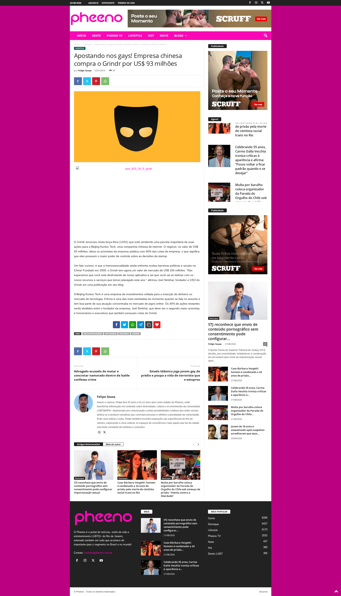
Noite (211, 541)
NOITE (164, 35)
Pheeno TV (214, 536)
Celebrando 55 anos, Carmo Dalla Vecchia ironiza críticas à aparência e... (248, 391)
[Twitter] (262, 3)
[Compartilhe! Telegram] (140, 324)
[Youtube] (268, 3)
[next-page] (198, 444)
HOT (151, 35)
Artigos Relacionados (88, 444)
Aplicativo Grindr (93, 333)
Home (77, 44)
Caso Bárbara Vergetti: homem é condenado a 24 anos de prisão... (246, 372)
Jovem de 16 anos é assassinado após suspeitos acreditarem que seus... (247, 430)
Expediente (108, 2)
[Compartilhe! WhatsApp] (132, 324)
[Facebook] (250, 3)
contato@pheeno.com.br (98, 552)
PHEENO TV (114, 35)
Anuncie (93, 2)
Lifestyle (87, 44)
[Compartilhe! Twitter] (124, 324)
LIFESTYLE (135, 35)
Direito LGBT (215, 553)
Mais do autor (113, 444)
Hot (210, 547)
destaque (124, 333)
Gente (211, 518)
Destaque (79, 478)
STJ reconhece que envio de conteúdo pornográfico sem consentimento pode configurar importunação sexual (93, 487)
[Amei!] (156, 324)
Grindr (135, 333)
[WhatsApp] (105, 81)
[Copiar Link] (148, 324)
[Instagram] (256, 3)
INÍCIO (81, 35)
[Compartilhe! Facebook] (116, 324)
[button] (265, 35)
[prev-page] (194, 444)
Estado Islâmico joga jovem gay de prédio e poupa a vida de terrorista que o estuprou (170, 375)
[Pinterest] (96, 81)
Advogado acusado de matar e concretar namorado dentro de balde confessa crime (102, 375)
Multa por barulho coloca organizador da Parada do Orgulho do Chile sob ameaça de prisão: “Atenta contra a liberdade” (180, 489)
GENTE (96, 35)
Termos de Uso (126, 2)
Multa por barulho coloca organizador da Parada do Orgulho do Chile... (247, 410)
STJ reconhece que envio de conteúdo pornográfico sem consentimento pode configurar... (233, 331)
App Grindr (110, 333)
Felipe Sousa (85, 70)
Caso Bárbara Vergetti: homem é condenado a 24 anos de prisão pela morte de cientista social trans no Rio (136, 487)
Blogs (178, 35)
